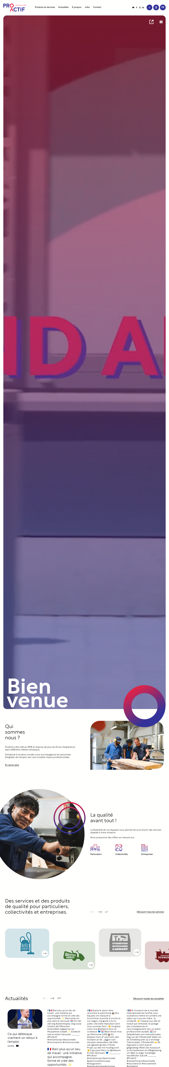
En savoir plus (12, 765)
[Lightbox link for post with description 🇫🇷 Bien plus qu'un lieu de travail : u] (64, 1026)
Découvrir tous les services (150, 912)
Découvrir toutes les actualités (148, 999)
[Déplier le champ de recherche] (149, 7)
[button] (163, 7)
